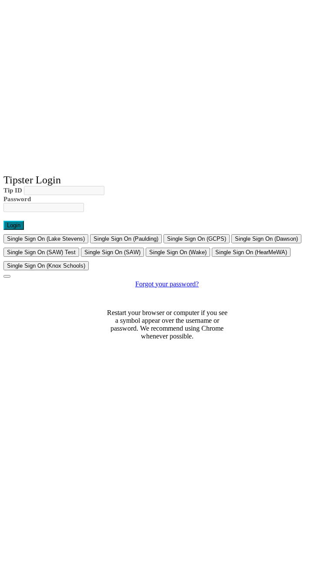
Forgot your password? (167, 284)
